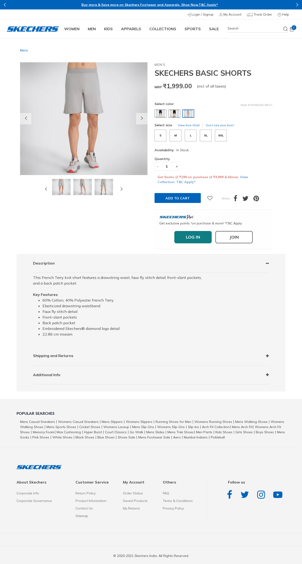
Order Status (133, 493)
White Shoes (62, 437)
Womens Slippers (139, 422)
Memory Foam (43, 432)
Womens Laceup (116, 427)
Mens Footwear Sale (154, 437)
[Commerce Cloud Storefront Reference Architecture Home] (33, 29)
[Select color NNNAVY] (161, 113)
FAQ (166, 493)
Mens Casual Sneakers (37, 422)
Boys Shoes (265, 432)
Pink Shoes (40, 437)
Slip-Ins (193, 427)
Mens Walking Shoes (251, 422)
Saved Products (135, 501)
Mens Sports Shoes (61, 427)
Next (297, 4)
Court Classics (116, 432)
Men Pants (204, 432)
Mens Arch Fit (242, 427)
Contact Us (84, 508)
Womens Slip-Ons (171, 427)
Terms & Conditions (178, 501)
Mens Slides (155, 432)
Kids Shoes (223, 432)
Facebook (231, 494)
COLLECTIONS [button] (162, 28)
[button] (25, 118)
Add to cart (177, 198)
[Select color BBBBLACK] (174, 113)
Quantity (162, 159)
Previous (4, 4)
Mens (24, 50)
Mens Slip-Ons (143, 427)
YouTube (279, 494)
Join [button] (234, 237)
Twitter (245, 494)
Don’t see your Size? (220, 125)
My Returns (131, 508)
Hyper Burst (93, 432)
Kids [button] (108, 28)
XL (206, 135)
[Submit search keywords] (285, 29)
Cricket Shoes (89, 427)
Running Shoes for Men (173, 422)
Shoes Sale (126, 437)
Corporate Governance (34, 501)
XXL (221, 135)
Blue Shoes (106, 437)
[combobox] (258, 28)
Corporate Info (28, 493)
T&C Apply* (208, 5)
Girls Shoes (244, 432)
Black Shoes (85, 437)
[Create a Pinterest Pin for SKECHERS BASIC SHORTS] (258, 200)
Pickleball (218, 437)
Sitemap (82, 516)
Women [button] (72, 28)
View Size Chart (189, 125)
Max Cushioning (69, 432)
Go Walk (136, 432)
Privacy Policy (173, 508)
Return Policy (86, 493)
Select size (163, 125)
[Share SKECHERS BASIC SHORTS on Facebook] (238, 200)
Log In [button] (193, 237)
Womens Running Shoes (213, 422)
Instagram (262, 494)
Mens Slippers (112, 422)
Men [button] (92, 28)
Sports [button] (193, 28)
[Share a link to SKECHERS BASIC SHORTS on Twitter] (247, 200)
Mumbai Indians (196, 437)
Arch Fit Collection (216, 427)
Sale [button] (214, 28)
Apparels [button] (131, 28)
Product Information (91, 501)
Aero (177, 437)
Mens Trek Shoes (181, 432)
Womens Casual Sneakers (78, 422)
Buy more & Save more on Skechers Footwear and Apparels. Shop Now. (140, 5)
